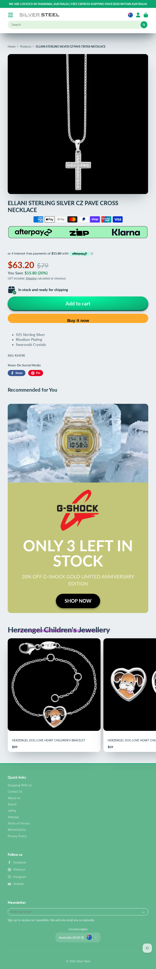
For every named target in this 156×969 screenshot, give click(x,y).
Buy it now (78, 320)
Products (25, 46)
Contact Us (15, 791)
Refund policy (17, 829)
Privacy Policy (17, 836)
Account (138, 15)
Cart (145, 15)
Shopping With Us (20, 785)
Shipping (31, 278)
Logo (39, 15)
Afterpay (13, 817)
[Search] (144, 24)
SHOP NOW (78, 601)
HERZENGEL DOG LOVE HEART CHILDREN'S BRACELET (54, 695)
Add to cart (78, 303)
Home (11, 46)
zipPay (12, 810)
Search (12, 804)
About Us (14, 798)
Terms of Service (19, 823)
